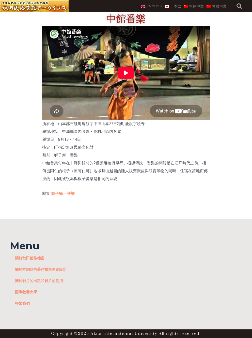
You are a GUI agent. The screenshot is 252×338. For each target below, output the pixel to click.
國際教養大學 (26, 291)
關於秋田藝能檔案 (30, 257)
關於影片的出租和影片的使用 (39, 280)
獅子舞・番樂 (63, 193)
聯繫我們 (22, 303)
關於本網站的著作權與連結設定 (41, 269)
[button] (239, 6)
